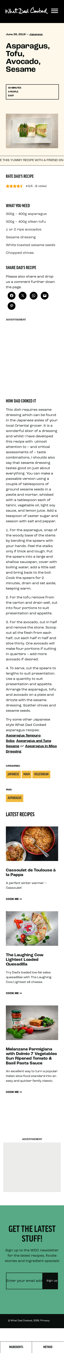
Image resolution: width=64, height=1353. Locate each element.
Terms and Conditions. (29, 1333)
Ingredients (16, 1347)
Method (47, 1347)
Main (26, 774)
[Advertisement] (32, 355)
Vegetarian (41, 774)
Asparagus (15, 798)
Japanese (36, 34)
